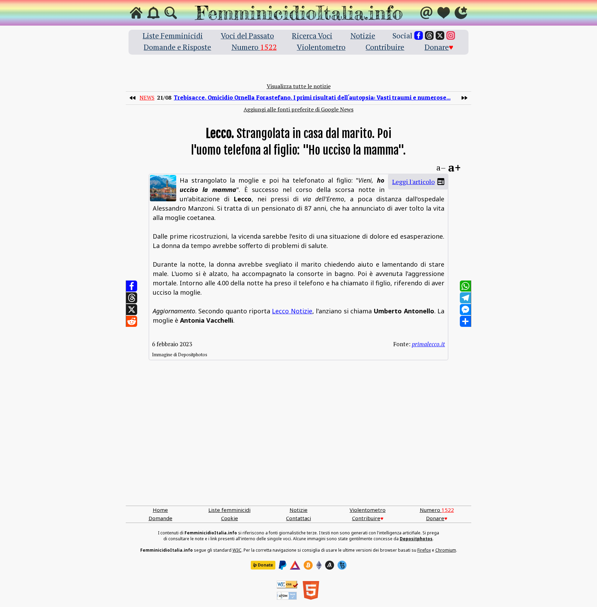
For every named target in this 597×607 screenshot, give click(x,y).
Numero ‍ (254, 47)
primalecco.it (428, 344)
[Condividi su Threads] (131, 297)
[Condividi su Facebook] (131, 286)
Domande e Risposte (177, 47)
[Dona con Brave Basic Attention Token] (295, 565)
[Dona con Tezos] (342, 565)
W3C (237, 550)
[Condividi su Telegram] (465, 297)
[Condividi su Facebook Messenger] (465, 309)
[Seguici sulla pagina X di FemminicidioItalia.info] (440, 35)
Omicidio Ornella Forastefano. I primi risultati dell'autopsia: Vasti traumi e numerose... (312, 97)
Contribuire (385, 47)
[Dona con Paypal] (282, 565)
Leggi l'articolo (413, 181)
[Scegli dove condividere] (465, 321)
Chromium (445, 550)
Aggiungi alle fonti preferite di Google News (298, 109)
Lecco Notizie (292, 311)
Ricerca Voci (312, 35)
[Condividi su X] (131, 309)
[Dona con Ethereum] (319, 565)
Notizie (362, 35)
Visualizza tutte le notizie (299, 86)
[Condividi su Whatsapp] (465, 286)
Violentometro (321, 47)
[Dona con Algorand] (329, 565)
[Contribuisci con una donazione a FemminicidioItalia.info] (443, 13)
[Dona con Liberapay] (262, 565)
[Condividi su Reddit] (131, 321)
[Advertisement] (298, 440)
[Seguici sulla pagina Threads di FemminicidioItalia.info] (429, 35)
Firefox (424, 550)
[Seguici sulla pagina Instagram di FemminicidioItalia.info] (450, 35)
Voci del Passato (247, 35)
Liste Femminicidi (173, 35)
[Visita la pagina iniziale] (136, 13)
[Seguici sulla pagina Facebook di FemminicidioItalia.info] (418, 35)
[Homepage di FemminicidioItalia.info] (298, 13)
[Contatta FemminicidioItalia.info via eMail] (426, 13)
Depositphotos (416, 539)
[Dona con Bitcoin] (308, 565)
